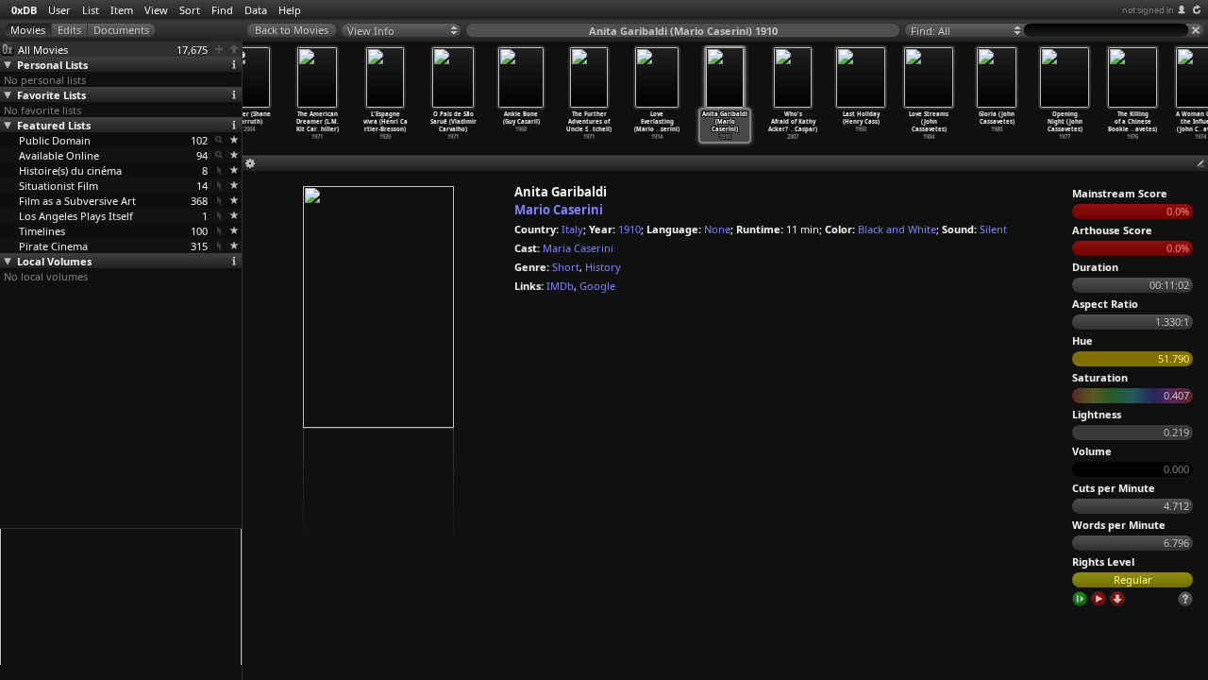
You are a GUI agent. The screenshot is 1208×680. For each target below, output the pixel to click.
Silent (993, 229)
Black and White (897, 229)
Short (565, 267)
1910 (629, 229)
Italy (572, 229)
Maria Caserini (578, 248)
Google (597, 286)
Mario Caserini (558, 209)
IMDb (560, 286)
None (717, 229)
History (603, 267)
